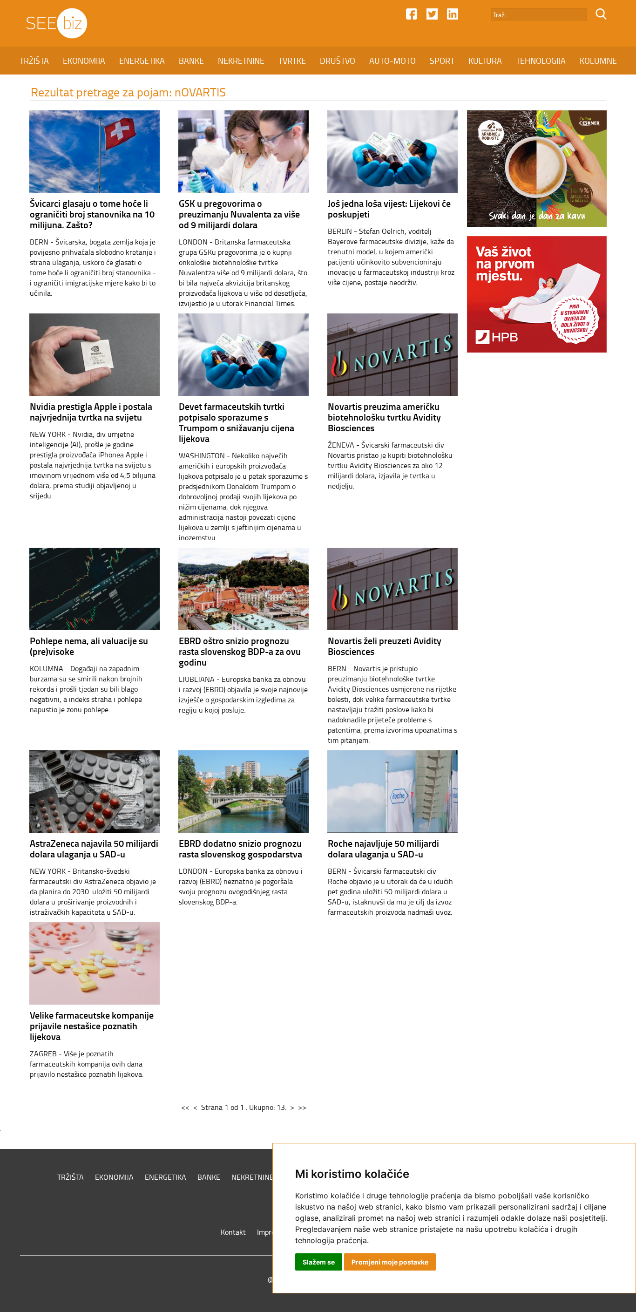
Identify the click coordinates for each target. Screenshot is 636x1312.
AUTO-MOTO (392, 60)
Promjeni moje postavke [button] (390, 1262)
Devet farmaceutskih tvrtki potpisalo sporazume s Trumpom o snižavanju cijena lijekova (236, 422)
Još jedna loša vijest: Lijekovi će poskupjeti (389, 208)
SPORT (442, 60)
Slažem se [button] (319, 1262)
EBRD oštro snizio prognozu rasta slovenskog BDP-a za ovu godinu (240, 651)
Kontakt (233, 1232)
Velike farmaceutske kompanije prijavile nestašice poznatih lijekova (92, 1025)
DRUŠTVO (337, 60)
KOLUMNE (598, 60)
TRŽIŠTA (34, 60)
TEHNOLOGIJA (541, 60)
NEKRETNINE (241, 60)
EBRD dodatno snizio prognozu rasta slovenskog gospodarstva (240, 848)
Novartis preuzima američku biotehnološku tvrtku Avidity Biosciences (384, 417)
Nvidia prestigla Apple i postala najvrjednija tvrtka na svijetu (91, 411)
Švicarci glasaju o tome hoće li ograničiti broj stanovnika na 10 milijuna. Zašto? (92, 214)
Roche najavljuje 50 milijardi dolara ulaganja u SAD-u (383, 848)
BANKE (191, 60)
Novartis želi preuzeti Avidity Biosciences (384, 646)
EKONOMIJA (84, 60)
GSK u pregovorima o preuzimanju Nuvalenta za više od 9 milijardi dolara (239, 214)
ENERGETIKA (142, 60)
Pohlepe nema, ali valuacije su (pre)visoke (89, 646)
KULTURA (485, 60)
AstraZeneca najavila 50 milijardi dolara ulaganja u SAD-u (94, 848)
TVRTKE (292, 60)
